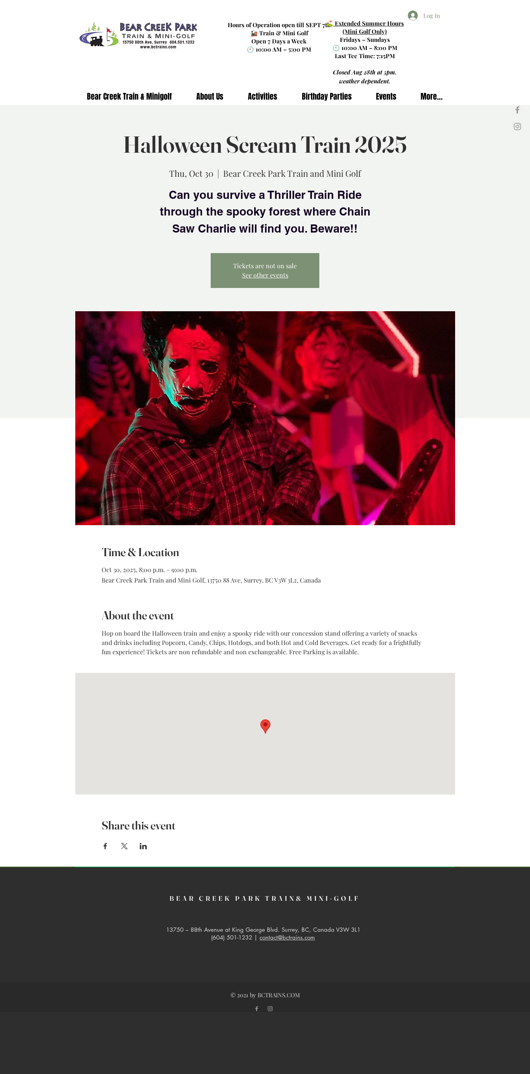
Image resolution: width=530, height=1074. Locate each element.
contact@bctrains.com (287, 937)
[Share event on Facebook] (105, 846)
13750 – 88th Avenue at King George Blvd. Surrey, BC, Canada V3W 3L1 (263, 929)
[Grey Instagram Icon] (517, 126)
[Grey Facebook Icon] (517, 110)
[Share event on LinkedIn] (143, 846)
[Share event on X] (124, 846)
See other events (265, 275)
